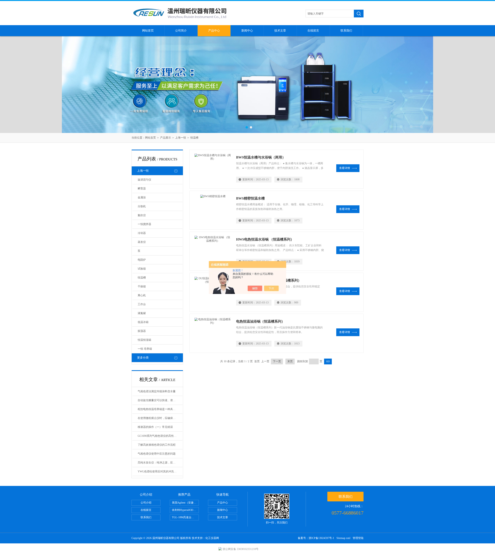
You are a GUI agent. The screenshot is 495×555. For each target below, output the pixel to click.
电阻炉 (142, 259)
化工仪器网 (212, 538)
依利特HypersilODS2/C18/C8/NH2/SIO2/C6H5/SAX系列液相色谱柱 (185, 510)
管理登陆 (358, 538)
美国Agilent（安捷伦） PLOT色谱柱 (185, 502)
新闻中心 (247, 30)
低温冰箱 (143, 322)
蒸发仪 (142, 242)
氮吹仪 (142, 215)
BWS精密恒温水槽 (250, 198)
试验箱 (142, 268)
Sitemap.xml (343, 538)
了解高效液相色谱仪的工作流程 (157, 444)
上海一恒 (180, 137)
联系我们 (346, 30)
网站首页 (148, 30)
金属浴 (142, 197)
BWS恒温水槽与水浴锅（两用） (261, 157)
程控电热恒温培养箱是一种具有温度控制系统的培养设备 (160, 409)
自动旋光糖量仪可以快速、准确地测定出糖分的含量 (160, 400)
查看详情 (344, 168)
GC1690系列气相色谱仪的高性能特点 (160, 435)
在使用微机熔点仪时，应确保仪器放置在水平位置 (160, 418)
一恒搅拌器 (144, 224)
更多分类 (143, 357)
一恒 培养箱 (145, 348)
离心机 (142, 295)
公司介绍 (146, 502)
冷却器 (142, 233)
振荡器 (142, 331)
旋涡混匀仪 (144, 179)
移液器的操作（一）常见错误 (155, 427)
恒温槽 (194, 137)
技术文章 (280, 30)
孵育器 (142, 188)
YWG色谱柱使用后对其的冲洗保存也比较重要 (160, 471)
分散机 (142, 206)
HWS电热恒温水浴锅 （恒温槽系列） (265, 239)
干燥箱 (142, 286)
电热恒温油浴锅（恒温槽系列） (260, 321)
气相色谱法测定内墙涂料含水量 (157, 391)
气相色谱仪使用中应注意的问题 (157, 453)
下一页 (277, 361)
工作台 (142, 304)
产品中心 (214, 30)
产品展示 (165, 137)
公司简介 (181, 30)
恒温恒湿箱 (144, 339)
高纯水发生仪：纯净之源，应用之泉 (159, 462)
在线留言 (313, 30)
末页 (290, 361)
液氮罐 (142, 313)
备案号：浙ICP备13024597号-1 (316, 538)
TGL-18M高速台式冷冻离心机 (185, 517)
